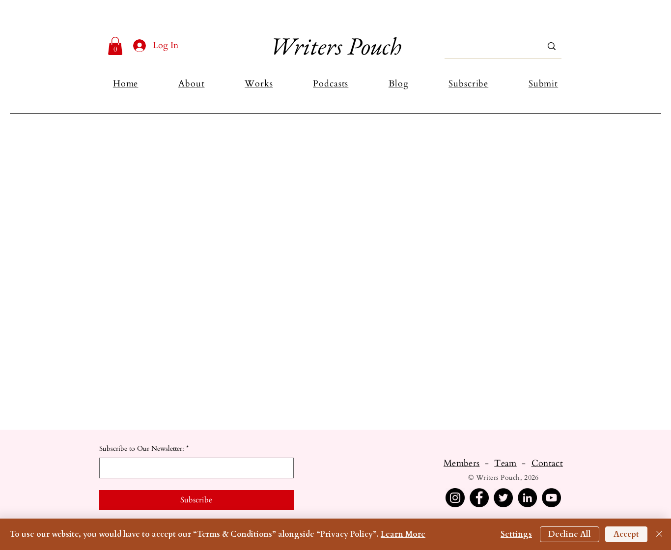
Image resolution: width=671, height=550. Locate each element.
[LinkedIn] (527, 497)
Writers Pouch (335, 46)
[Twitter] (503, 497)
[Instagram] (455, 497)
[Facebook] (479, 497)
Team (505, 463)
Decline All (569, 534)
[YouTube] (551, 497)
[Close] (659, 534)
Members (462, 463)
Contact (547, 463)
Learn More (403, 534)
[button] (115, 46)
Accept (626, 534)
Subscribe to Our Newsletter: (144, 448)
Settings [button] (516, 534)
